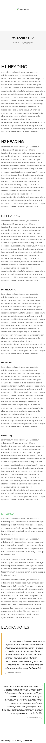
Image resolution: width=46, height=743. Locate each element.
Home (16, 42)
